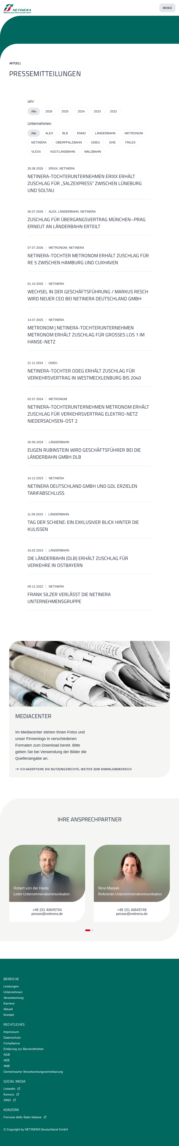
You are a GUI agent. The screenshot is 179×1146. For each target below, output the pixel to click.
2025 (65, 111)
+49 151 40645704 (47, 910)
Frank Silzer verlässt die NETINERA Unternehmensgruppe (69, 598)
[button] (73, 769)
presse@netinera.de (47, 914)
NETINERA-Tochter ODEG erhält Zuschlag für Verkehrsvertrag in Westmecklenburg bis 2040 (84, 374)
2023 (97, 111)
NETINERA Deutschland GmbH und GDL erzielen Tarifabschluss (82, 489)
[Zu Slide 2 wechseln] (92, 930)
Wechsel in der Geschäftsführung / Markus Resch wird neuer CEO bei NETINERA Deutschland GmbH (88, 295)
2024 (81, 111)
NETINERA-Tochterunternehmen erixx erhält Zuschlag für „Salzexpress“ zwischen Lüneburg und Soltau (85, 183)
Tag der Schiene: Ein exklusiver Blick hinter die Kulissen (83, 525)
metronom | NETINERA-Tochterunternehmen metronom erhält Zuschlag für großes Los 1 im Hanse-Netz (86, 334)
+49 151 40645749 (131, 910)
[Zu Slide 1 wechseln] (87, 930)
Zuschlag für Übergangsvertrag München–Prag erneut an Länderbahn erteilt (87, 223)
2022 (113, 111)
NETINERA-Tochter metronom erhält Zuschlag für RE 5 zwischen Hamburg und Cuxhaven (88, 259)
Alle (33, 111)
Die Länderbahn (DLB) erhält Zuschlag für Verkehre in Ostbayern (78, 562)
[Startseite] (17, 6)
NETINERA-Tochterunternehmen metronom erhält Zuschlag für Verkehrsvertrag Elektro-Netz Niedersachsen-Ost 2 (88, 414)
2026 (48, 111)
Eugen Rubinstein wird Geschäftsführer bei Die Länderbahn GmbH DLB (84, 453)
